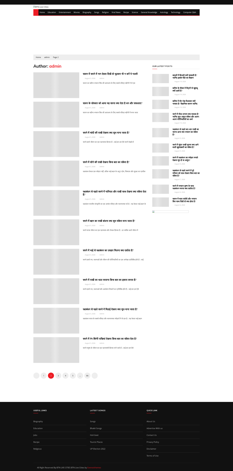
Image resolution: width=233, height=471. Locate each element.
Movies (77, 12)
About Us (151, 421)
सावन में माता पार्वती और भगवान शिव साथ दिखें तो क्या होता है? (185, 200)
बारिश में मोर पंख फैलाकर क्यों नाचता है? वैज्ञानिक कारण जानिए (185, 102)
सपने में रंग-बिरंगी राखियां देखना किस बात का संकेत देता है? (110, 338)
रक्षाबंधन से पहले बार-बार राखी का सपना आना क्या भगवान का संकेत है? (186, 132)
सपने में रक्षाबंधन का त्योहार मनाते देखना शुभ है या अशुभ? (185, 159)
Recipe (126, 12)
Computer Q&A (189, 12)
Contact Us (152, 435)
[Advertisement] (116, 36)
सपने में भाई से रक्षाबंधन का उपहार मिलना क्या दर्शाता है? (108, 250)
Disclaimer (151, 448)
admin (102, 78)
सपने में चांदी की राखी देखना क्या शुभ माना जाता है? (106, 132)
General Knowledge (149, 12)
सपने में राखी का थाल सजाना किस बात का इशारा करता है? (109, 279)
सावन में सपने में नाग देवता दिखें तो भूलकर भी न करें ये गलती (110, 73)
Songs (96, 12)
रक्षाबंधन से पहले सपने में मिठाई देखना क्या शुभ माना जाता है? (110, 309)
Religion (105, 12)
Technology (175, 12)
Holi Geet (94, 435)
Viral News (116, 12)
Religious (37, 448)
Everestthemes (94, 467)
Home (42, 12)
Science (135, 12)
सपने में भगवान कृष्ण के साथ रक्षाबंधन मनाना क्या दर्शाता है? (184, 187)
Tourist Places (96, 442)
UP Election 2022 (97, 448)
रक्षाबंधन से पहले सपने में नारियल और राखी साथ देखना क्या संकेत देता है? (114, 193)
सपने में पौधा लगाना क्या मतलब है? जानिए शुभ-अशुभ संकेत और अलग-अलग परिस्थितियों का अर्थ (186, 117)
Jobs (35, 435)
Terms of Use (152, 455)
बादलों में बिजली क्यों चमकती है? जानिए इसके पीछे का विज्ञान (185, 76)
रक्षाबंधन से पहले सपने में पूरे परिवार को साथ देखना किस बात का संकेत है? (186, 173)
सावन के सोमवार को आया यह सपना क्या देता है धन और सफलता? (112, 103)
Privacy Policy (153, 442)
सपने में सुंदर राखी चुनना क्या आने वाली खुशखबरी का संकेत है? (185, 146)
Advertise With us (155, 428)
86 (87, 375)
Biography (87, 12)
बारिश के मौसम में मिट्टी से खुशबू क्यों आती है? (185, 89)
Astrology (164, 12)
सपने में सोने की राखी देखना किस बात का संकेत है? (106, 162)
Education (52, 12)
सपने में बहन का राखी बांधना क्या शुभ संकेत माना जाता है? (109, 220)
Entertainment (65, 12)
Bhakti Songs (96, 428)
